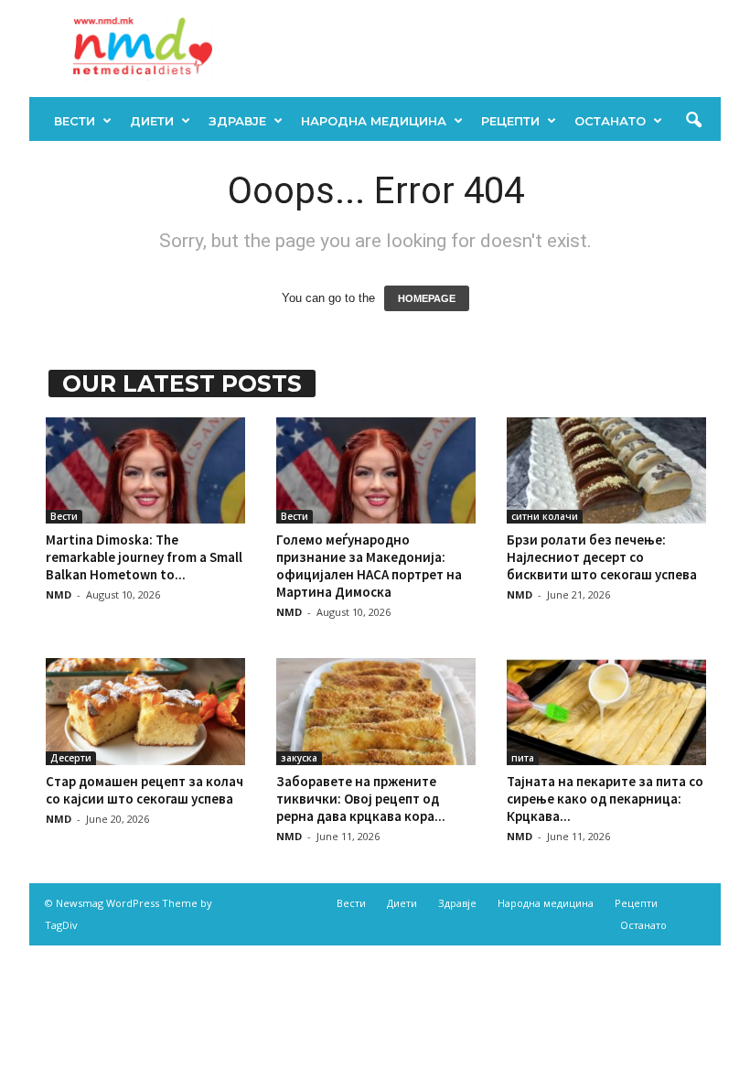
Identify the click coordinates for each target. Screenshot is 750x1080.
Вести (74, 120)
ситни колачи (544, 516)
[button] (693, 121)
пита (522, 757)
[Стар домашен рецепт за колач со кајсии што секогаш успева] (145, 711)
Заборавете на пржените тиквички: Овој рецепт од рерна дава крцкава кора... (360, 798)
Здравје (237, 120)
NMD (58, 594)
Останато (610, 120)
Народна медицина (373, 120)
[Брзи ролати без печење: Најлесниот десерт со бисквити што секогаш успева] (606, 470)
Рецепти (510, 120)
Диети (152, 120)
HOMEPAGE (426, 298)
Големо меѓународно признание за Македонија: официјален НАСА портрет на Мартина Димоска (369, 565)
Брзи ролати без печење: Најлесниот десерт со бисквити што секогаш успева (602, 557)
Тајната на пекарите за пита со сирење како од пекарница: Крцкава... (605, 798)
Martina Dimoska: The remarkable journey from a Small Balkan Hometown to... (144, 557)
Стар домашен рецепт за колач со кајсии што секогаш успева (144, 789)
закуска (299, 757)
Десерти (70, 757)
